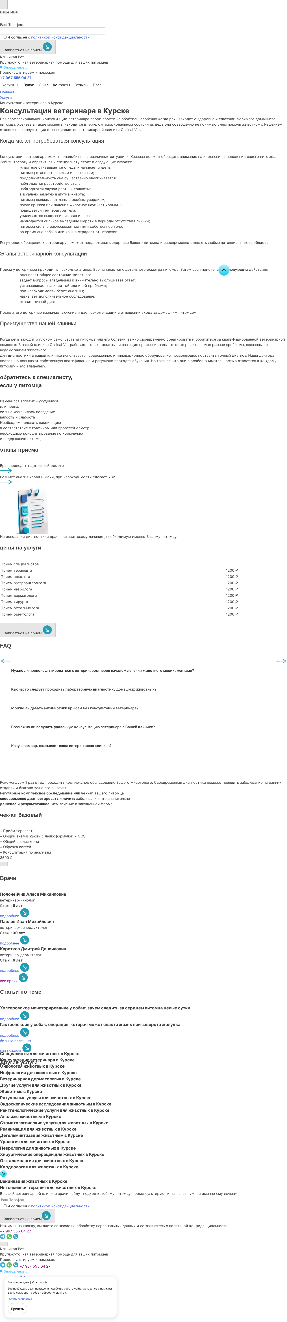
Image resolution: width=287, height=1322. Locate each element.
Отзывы (81, 85)
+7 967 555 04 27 (15, 1231)
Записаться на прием (23, 50)
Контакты (61, 85)
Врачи (29, 85)
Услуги (8, 85)
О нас (44, 85)
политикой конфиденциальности (60, 37)
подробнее (10, 916)
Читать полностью (20, 1299)
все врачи (9, 981)
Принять (17, 1309)
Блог (97, 85)
